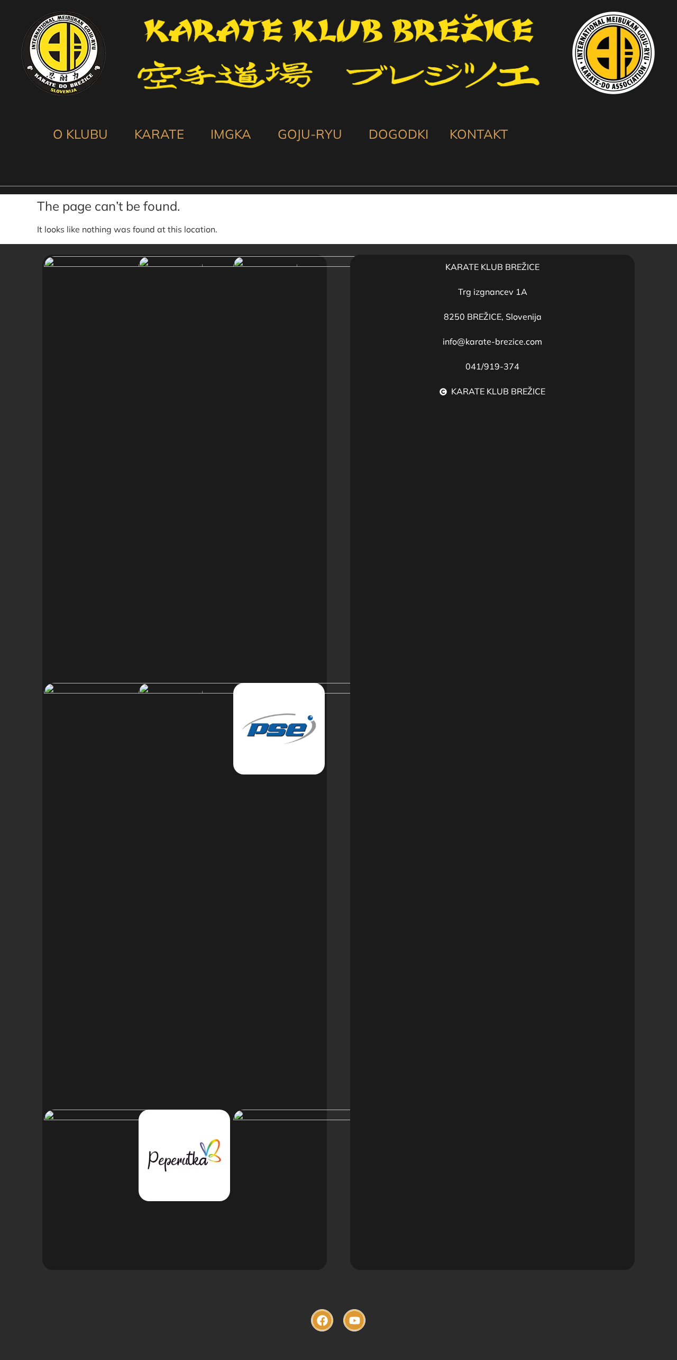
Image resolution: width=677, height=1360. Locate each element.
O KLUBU (80, 134)
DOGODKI (398, 134)
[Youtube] (354, 1320)
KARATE (159, 134)
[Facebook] (322, 1320)
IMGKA (231, 134)
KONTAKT (479, 134)
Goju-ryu (310, 134)
